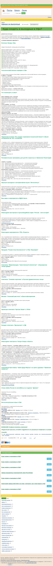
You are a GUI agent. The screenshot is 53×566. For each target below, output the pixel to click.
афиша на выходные (10, 434)
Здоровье (4, 515)
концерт (22, 434)
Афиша (3, 22)
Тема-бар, (18, 410)
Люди (24, 10)
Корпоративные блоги (7, 519)
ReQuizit (3, 415)
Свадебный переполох (7, 541)
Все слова (18, 13)
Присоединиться (34, 24)
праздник (27, 434)
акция (3, 435)
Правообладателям (25, 560)
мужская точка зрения (7, 525)
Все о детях (4, 510)
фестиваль (7, 435)
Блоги (12, 5)
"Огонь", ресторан (21, 422)
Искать (23, 13)
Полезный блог (5, 537)
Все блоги (4, 498)
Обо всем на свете (6, 533)
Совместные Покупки (5, 5)
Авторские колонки (6, 500)
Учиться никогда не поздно (8, 549)
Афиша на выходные (10, 24)
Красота (3, 521)
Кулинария (4, 523)
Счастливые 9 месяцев (7, 547)
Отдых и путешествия (7, 535)
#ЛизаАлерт (30, 255)
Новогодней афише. (26, 38)
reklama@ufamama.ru (32, 561)
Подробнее (3, 134)
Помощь (50, 17)
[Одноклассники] (4, 442)
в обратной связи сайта (31, 562)
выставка (31, 434)
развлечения (17, 434)
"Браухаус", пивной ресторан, (21, 419)
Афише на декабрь (45, 37)
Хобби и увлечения (6, 551)
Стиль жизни (4, 545)
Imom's (3, 420)
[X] (6, 442)
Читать (49, 458)
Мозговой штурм (5, 418)
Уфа (4, 434)
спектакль (36, 434)
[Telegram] (9, 442)
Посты (9, 10)
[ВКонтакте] (2, 442)
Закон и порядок (5, 513)
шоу (40, 434)
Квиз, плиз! (4, 411)
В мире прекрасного (6, 508)
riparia (24, 437)
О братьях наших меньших (8, 531)
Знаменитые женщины (7, 517)
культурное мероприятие (46, 434)
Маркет (26, 5)
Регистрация (4, 262)
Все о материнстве (6, 512)
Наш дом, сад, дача (6, 529)
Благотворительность (6, 504)
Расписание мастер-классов (7, 223)
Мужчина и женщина (6, 527)
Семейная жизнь (5, 543)
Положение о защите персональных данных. (11, 560)
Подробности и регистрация (7, 385)
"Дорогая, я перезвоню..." (33, 412)
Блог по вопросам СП (6, 506)
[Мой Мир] (7, 442)
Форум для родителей (19, 5)
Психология (4, 539)
